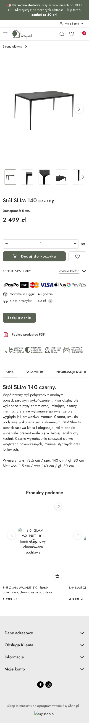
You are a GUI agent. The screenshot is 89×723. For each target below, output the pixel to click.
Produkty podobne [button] (44, 492)
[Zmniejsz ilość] (6, 244)
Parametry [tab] (35, 371)
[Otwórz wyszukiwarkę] (61, 34)
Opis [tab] (10, 371)
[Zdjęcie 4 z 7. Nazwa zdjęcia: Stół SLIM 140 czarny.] (61, 177)
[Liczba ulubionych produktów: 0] (71, 34)
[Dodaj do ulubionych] (77, 256)
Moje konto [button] (15, 669)
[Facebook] (40, 684)
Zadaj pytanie (19, 317)
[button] (79, 109)
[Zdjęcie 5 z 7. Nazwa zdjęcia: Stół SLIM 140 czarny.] (78, 177)
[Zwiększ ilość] (74, 244)
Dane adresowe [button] (19, 633)
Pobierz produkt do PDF (28, 334)
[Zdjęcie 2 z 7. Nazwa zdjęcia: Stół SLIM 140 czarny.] (27, 177)
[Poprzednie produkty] (11, 535)
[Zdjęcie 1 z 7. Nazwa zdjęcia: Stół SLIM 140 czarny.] (10, 177)
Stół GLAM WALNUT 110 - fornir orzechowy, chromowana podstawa (27, 589)
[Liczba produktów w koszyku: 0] (81, 34)
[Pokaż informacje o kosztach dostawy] (50, 300)
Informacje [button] (14, 657)
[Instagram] (48, 684)
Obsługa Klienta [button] (19, 645)
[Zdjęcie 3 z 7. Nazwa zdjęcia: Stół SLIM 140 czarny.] (44, 177)
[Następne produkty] (77, 535)
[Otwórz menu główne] (5, 33)
